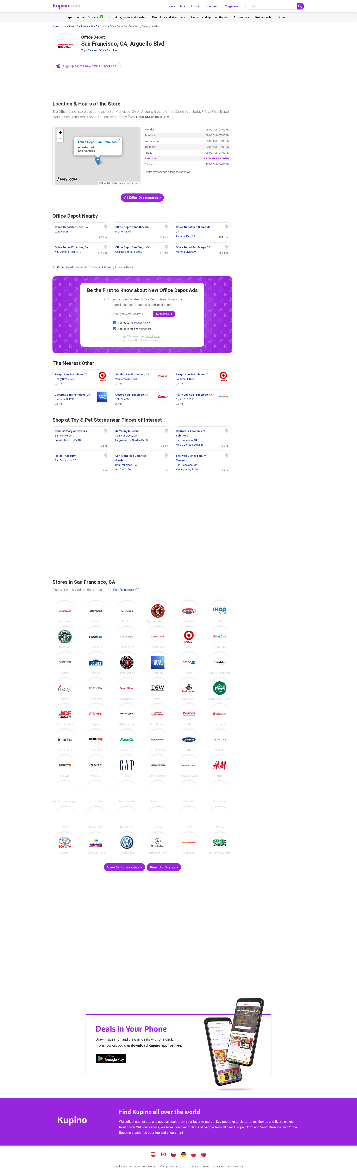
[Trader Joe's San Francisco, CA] (158, 638)
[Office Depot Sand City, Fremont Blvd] (141, 232)
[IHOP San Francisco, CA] (220, 612)
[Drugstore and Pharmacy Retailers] (168, 17)
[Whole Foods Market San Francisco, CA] (220, 689)
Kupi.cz (173, 1155)
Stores (194, 6)
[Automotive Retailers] (241, 17)
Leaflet (106, 183)
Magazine (231, 6)
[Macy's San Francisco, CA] (65, 689)
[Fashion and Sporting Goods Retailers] (209, 17)
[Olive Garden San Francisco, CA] (220, 792)
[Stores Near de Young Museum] (141, 438)
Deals (171, 6)
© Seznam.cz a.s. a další (125, 183)
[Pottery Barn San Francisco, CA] (65, 740)
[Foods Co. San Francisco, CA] (127, 740)
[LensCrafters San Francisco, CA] (127, 638)
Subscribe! (163, 314)
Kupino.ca (163, 1155)
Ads (182, 6)
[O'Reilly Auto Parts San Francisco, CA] (220, 843)
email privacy (153, 336)
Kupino (56, 26)
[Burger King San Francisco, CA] (158, 792)
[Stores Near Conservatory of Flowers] (81, 438)
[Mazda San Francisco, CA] (220, 818)
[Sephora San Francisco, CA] (220, 740)
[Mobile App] (111, 1059)
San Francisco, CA (126, 590)
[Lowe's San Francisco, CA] (96, 663)
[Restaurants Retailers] (263, 17)
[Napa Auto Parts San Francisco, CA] (96, 843)
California (82, 26)
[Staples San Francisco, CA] (96, 715)
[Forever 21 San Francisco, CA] (96, 766)
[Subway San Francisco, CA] (158, 818)
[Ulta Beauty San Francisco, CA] (127, 818)
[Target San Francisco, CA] (189, 638)
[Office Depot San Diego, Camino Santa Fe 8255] (141, 249)
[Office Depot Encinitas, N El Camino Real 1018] (81, 249)
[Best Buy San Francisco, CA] (158, 663)
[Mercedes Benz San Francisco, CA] (158, 843)
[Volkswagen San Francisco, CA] (127, 843)
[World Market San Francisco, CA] (158, 715)
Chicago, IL (110, 267)
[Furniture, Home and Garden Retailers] (127, 17)
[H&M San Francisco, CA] (220, 766)
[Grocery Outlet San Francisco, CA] (127, 792)
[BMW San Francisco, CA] (189, 818)
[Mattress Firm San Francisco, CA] (127, 715)
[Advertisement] (142, 84)
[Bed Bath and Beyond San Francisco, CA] (65, 792)
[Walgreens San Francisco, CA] (65, 612)
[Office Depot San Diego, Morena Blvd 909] (202, 249)
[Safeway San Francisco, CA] (96, 612)
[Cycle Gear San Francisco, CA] (96, 792)
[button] (86, 66)
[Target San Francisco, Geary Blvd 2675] (81, 379)
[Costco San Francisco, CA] (189, 715)
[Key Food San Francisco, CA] (189, 612)
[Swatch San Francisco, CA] (65, 663)
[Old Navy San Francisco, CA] (189, 740)
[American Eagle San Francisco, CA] (189, 766)
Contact (193, 1166)
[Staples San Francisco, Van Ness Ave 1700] (141, 379)
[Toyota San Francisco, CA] (65, 843)
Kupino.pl (194, 1155)
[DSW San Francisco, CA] (158, 689)
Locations (211, 6)
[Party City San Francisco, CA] (220, 638)
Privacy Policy (142, 322)
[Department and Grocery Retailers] (84, 17)
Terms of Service (213, 1166)
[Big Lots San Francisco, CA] (65, 766)
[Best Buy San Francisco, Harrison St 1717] (81, 399)
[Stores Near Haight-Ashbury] (81, 463)
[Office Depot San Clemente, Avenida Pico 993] (202, 232)
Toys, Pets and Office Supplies (99, 50)
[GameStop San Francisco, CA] (96, 740)
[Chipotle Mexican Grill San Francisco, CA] (158, 612)
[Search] (300, 6)
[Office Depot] (64, 46)
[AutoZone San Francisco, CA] (189, 843)
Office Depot (64, 267)
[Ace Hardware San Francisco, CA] (65, 715)
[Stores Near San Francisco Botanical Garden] (141, 463)
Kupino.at (153, 1155)
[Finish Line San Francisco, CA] (96, 638)
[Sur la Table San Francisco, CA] (96, 818)
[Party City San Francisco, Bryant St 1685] (202, 399)
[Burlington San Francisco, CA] (220, 715)
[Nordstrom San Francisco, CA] (96, 689)
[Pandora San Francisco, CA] (127, 612)
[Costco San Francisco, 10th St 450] (141, 399)
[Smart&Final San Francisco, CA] (127, 689)
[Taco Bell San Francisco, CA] (189, 792)
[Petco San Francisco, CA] (189, 663)
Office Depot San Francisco (97, 142)
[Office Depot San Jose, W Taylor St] (81, 232)
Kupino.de (184, 1155)
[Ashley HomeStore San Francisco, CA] (220, 663)
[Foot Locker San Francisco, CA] (189, 689)
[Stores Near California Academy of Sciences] (202, 438)
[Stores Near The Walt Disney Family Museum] (202, 463)
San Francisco (98, 26)
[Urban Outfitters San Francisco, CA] (158, 766)
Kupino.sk (204, 1155)
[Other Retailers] (281, 17)
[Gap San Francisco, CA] (127, 766)
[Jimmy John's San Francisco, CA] (127, 663)
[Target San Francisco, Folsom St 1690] (202, 379)
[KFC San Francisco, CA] (65, 818)
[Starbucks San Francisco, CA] (65, 638)
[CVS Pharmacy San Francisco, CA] (158, 740)
